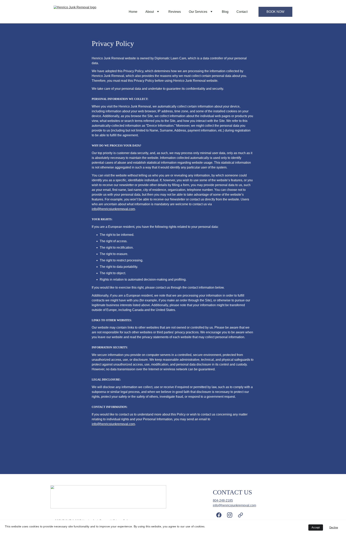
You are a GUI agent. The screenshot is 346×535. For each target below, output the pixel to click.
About (149, 11)
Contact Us (232, 492)
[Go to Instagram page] (231, 515)
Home (133, 11)
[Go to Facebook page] (220, 515)
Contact (241, 11)
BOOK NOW (275, 11)
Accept (316, 527)
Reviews (174, 11)
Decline (333, 527)
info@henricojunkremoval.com (113, 209)
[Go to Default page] (240, 515)
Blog (225, 11)
